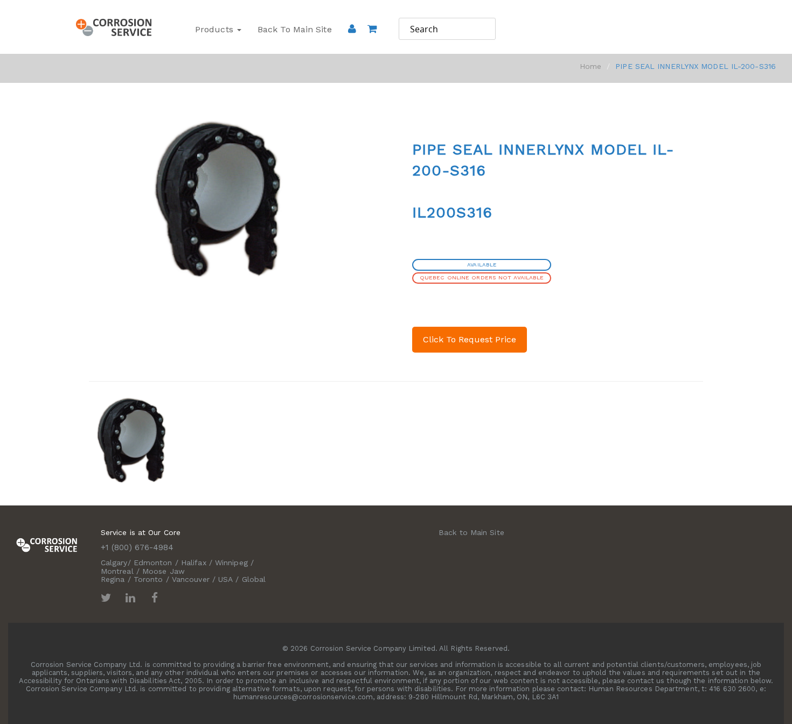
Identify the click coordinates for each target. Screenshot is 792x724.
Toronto (148, 579)
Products (215, 29)
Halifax (193, 562)
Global (254, 579)
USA (225, 579)
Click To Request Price (469, 339)
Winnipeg (231, 562)
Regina (113, 579)
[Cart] (372, 43)
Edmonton (153, 562)
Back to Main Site (295, 29)
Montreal (117, 571)
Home (590, 66)
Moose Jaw (163, 571)
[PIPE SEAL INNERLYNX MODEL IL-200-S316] (133, 438)
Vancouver (191, 579)
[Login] (352, 28)
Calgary (114, 562)
